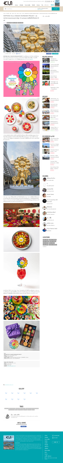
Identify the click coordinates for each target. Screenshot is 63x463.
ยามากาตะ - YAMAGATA (52, 244)
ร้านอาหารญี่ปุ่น (27, 5)
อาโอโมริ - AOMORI (53, 241)
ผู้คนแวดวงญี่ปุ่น (47, 450)
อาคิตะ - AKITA (45, 244)
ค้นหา (55, 9)
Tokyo (16, 409)
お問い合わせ (46, 5)
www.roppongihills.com (11, 366)
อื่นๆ (42, 5)
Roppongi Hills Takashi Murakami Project (32, 408)
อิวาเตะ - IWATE (45, 243)
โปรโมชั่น (33, 5)
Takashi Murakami (11, 409)
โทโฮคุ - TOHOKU (45, 241)
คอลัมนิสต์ (46, 448)
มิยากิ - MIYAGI (52, 243)
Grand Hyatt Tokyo (12, 408)
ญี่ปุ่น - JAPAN (12, 13)
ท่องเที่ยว (56, 79)
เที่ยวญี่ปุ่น (21, 5)
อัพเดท (5, 22)
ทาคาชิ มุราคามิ (20, 409)
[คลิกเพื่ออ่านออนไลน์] (57, 5)
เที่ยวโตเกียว (29, 409)
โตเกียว (32, 59)
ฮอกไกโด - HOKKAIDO (52, 239)
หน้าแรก (16, 5)
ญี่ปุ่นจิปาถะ (52, 62)
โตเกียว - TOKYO (22, 13)
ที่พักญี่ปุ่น (52, 79)
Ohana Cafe (17, 408)
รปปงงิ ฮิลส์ (25, 409)
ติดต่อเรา (38, 5)
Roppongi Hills (23, 408)
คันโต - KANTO (17, 13)
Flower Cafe (6, 408)
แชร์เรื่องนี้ (23, 426)
